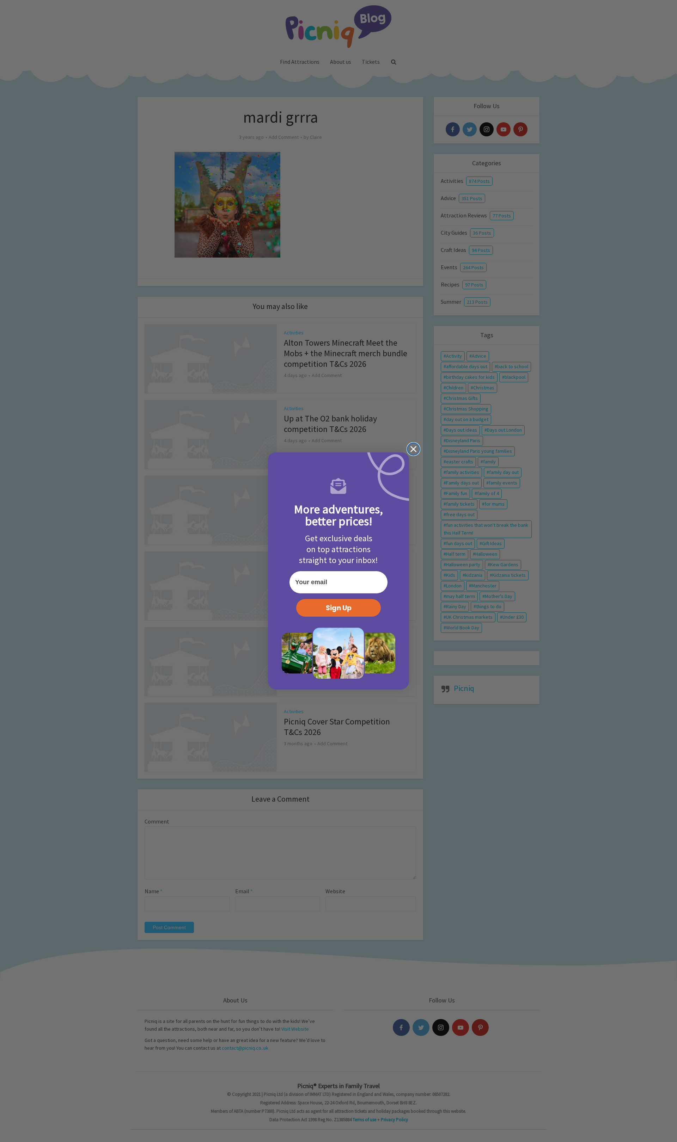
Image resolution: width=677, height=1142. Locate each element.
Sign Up (339, 608)
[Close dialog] (413, 449)
